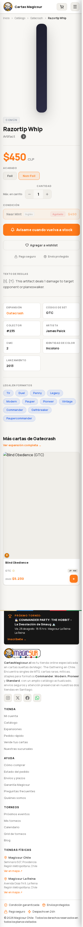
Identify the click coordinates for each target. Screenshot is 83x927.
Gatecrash (36, 18)
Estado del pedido (16, 772)
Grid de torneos (15, 834)
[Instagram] (8, 698)
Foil (10, 176)
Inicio (6, 18)
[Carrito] (62, 6)
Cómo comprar (14, 765)
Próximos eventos (17, 814)
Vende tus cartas (16, 742)
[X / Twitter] (18, 698)
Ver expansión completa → (22, 445)
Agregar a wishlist (44, 245)
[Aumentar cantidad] (47, 194)
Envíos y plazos (14, 778)
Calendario (11, 827)
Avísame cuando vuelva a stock (44, 229)
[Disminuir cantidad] (29, 194)
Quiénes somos (15, 798)
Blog (7, 840)
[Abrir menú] (75, 6)
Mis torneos (12, 821)
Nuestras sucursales (18, 749)
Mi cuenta (11, 716)
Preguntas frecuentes (19, 791)
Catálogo (20, 18)
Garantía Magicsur (17, 785)
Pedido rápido (14, 736)
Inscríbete (17, 639)
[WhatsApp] (37, 698)
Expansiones (13, 729)
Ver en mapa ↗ (13, 871)
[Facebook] (27, 698)
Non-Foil (29, 176)
